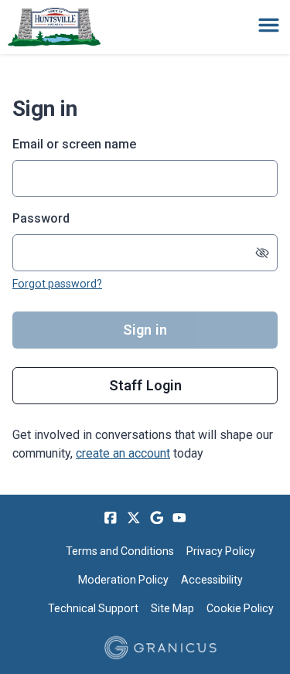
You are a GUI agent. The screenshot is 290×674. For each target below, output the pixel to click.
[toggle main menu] (268, 25)
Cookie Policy (240, 608)
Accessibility (212, 580)
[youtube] (179, 518)
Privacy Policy (220, 551)
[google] (157, 518)
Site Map (172, 608)
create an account (123, 453)
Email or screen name (74, 144)
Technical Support (93, 608)
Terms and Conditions (120, 551)
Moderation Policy (123, 580)
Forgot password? (57, 283)
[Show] (262, 252)
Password (41, 218)
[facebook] (110, 518)
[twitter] (134, 518)
